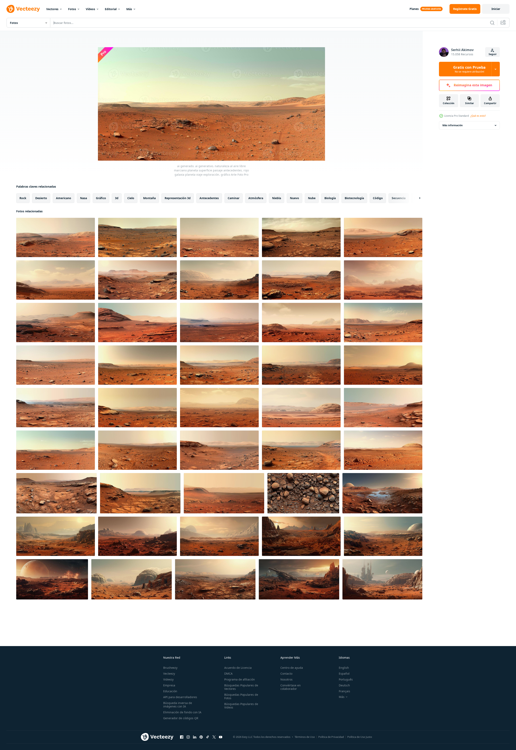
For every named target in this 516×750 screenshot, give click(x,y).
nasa (83, 198)
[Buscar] (492, 22)
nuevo (294, 198)
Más (129, 9)
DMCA (228, 673)
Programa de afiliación (239, 679)
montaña (149, 198)
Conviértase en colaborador (290, 687)
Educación (170, 691)
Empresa (169, 685)
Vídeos (90, 9)
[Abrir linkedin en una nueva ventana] (194, 736)
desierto (41, 198)
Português (346, 679)
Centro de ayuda (291, 668)
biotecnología (354, 198)
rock (22, 198)
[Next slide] (416, 198)
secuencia (399, 198)
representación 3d (178, 198)
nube (311, 198)
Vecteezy (169, 673)
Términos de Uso (305, 737)
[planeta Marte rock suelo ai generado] (303, 493)
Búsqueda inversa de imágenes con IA (177, 704)
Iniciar (495, 9)
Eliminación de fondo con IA (182, 712)
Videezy (168, 679)
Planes (414, 9)
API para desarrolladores (180, 697)
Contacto (286, 673)
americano (63, 198)
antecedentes (209, 198)
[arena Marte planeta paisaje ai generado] (52, 579)
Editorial (111, 9)
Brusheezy (170, 668)
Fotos (72, 9)
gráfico (101, 198)
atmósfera (255, 198)
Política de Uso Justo (359, 737)
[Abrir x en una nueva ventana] (214, 736)
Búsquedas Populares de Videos (241, 705)
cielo (130, 198)
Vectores (52, 9)
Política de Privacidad (331, 737)
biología (330, 198)
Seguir (493, 54)
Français (344, 691)
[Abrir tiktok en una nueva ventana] (207, 736)
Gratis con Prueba (469, 69)
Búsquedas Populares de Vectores (241, 687)
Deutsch (344, 685)
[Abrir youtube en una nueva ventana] (220, 736)
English (344, 668)
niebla (276, 198)
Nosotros (286, 679)
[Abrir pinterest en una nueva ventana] (201, 736)
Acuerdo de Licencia (238, 668)
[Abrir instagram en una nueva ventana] (188, 736)
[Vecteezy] (23, 9)
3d (116, 198)
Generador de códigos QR (180, 718)
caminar (233, 198)
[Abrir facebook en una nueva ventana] (181, 736)
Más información (452, 125)
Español (344, 673)
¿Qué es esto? (478, 116)
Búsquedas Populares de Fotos (241, 696)
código (378, 198)
